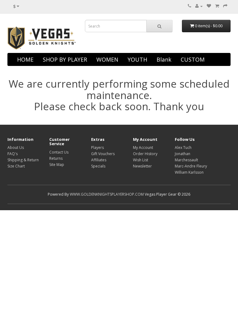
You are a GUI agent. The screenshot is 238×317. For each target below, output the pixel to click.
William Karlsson (189, 172)
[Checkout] (225, 6)
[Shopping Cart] (217, 6)
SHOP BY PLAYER (65, 59)
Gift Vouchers (103, 153)
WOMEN (107, 59)
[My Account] (199, 6)
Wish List (140, 160)
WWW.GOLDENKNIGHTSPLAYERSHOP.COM (107, 194)
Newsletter (142, 166)
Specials (98, 166)
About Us (15, 147)
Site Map (56, 164)
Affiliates (98, 160)
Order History (145, 153)
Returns (56, 158)
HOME (25, 59)
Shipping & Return (23, 160)
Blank (163, 59)
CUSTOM (193, 59)
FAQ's (12, 153)
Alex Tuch (183, 147)
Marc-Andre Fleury (191, 166)
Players (97, 147)
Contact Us (58, 152)
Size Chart (16, 166)
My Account (143, 147)
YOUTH (137, 59)
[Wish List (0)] (209, 6)
